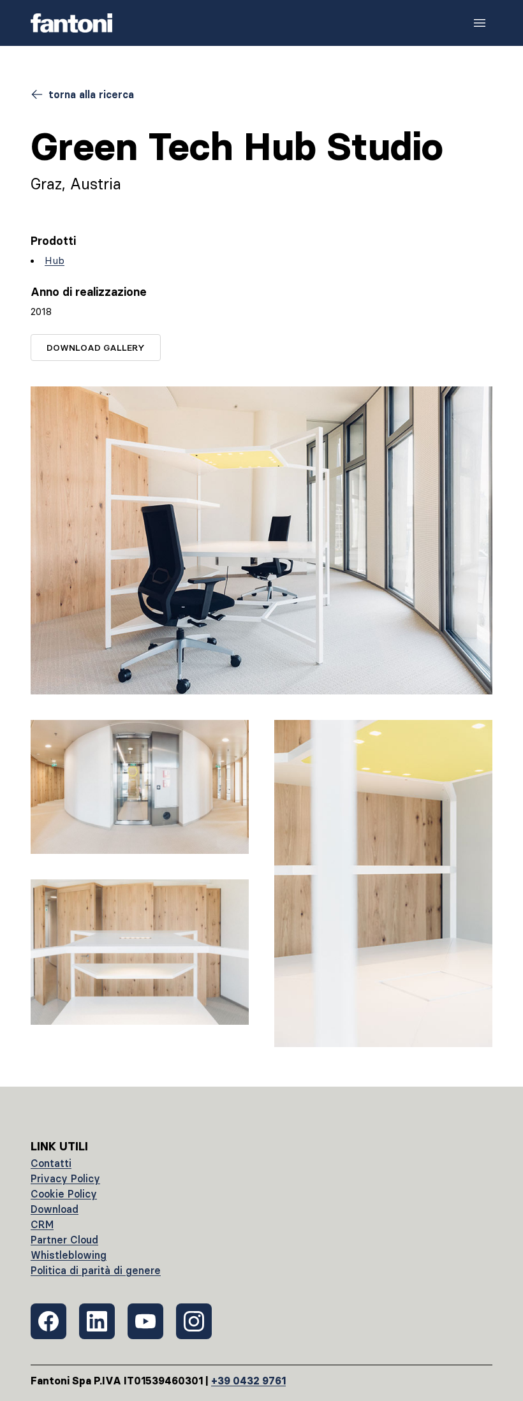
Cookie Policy (64, 1193)
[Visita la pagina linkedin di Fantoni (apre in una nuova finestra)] (97, 1321)
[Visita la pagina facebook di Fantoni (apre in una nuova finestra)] (48, 1321)
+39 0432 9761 (248, 1380)
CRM (42, 1224)
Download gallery (96, 347)
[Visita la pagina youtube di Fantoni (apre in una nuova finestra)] (145, 1321)
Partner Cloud (64, 1239)
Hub (54, 260)
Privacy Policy (65, 1178)
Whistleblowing (69, 1255)
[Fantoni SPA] (71, 23)
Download (54, 1209)
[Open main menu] (479, 23)
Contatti (51, 1163)
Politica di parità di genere (96, 1270)
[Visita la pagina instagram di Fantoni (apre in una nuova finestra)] (194, 1321)
